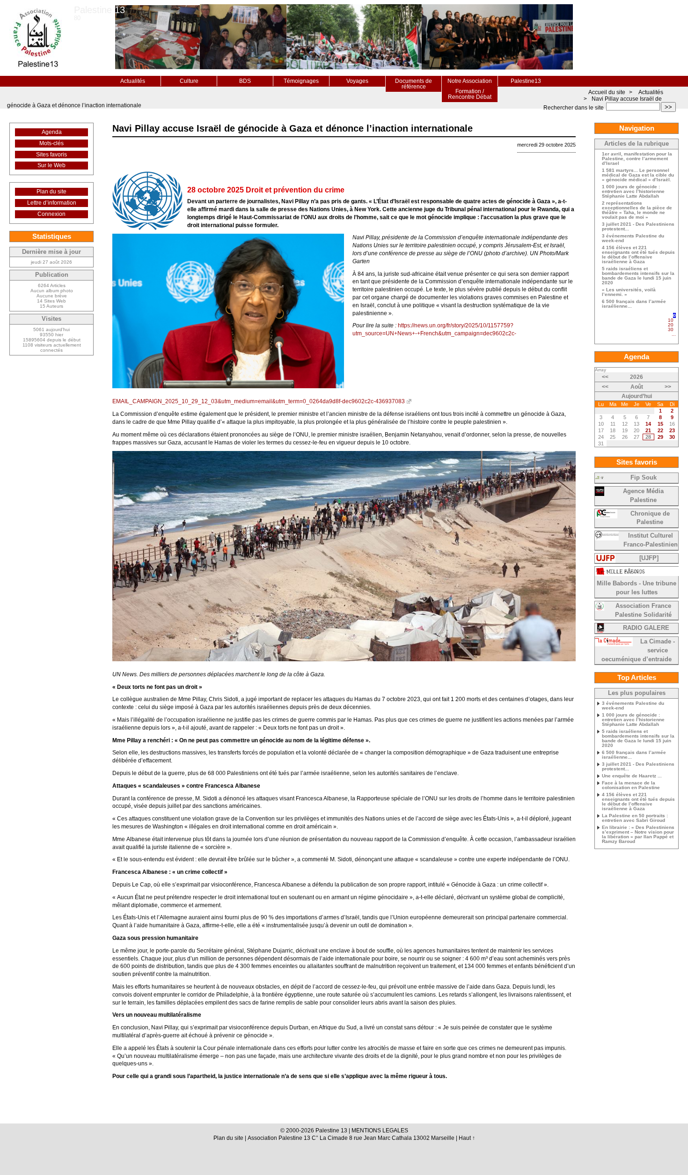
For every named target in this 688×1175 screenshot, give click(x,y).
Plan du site (51, 191)
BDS (245, 81)
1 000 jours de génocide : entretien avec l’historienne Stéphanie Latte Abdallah (633, 192)
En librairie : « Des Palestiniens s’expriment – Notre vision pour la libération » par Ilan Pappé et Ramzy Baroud (638, 834)
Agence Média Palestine (643, 495)
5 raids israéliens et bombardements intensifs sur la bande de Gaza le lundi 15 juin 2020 (638, 275)
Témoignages (301, 81)
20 (670, 324)
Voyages (357, 81)
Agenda (52, 132)
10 (670, 320)
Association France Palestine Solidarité (643, 610)
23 (672, 430)
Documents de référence (413, 84)
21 (648, 430)
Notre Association (469, 81)
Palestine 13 (99, 10)
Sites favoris (51, 154)
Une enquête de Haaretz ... (632, 776)
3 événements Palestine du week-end (633, 238)
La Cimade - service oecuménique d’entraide (638, 650)
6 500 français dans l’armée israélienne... (634, 304)
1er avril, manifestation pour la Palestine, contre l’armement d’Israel (637, 159)
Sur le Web (51, 165)
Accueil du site (606, 92)
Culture (189, 81)
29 (660, 437)
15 (660, 424)
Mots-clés (51, 143)
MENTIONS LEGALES (379, 1130)
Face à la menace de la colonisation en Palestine (631, 785)
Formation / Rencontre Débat (469, 94)
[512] (673, 338)
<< (605, 377)
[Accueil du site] (37, 38)
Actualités (132, 81)
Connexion (51, 214)
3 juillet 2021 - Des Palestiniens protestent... (638, 226)
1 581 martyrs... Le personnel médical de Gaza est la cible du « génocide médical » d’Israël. (638, 175)
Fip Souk (643, 477)
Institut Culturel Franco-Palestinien (650, 540)
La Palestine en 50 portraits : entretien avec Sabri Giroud (635, 818)
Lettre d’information (51, 203)
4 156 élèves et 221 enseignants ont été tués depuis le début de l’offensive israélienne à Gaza (638, 254)
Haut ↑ (467, 1138)
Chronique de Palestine (650, 518)
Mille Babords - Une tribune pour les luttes (636, 588)
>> (668, 107)
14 (648, 424)
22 (660, 430)
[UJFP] (649, 558)
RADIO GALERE (646, 628)
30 (670, 329)
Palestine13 (526, 81)
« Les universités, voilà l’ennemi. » (629, 292)
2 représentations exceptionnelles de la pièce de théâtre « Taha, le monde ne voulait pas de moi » (637, 210)
